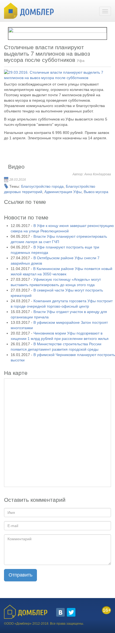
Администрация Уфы (63, 192)
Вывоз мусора (96, 192)
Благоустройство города (42, 186)
